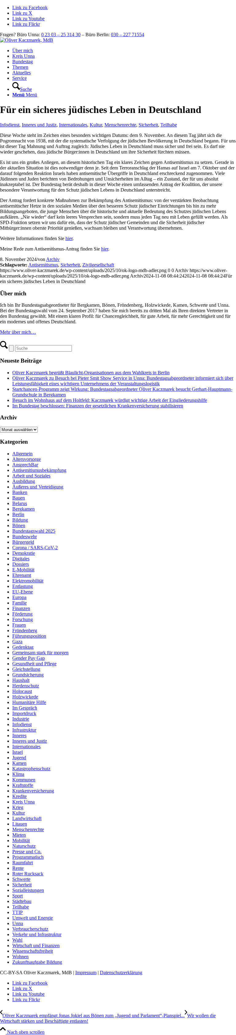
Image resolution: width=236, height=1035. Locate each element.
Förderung (22, 614)
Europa (19, 597)
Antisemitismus (43, 264)
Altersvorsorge (26, 459)
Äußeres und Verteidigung (37, 486)
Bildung (20, 520)
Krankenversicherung (33, 790)
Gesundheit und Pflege (34, 663)
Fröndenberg (24, 630)
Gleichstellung (26, 669)
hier (69, 238)
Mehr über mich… (18, 332)
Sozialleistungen (28, 890)
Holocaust (22, 691)
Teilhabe (168, 124)
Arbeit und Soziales (31, 475)
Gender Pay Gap (28, 658)
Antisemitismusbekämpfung (39, 470)
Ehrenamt (21, 575)
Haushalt (21, 680)
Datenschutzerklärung (121, 972)
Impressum (85, 972)
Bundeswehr (24, 536)
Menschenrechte (120, 124)
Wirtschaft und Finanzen (36, 945)
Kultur (96, 124)
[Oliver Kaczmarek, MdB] (26, 40)
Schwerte (21, 879)
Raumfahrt (22, 862)
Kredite (19, 796)
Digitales (21, 558)
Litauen (19, 824)
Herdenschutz (25, 685)
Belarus (19, 503)
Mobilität (21, 840)
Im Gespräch (24, 707)
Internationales (73, 124)
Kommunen (23, 779)
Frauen (19, 625)
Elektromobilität (27, 580)
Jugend (19, 757)
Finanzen (21, 608)
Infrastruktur (24, 730)
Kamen (19, 763)
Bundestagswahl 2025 (33, 531)
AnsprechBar (25, 464)
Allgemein (22, 453)
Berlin (18, 514)
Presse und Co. (26, 851)
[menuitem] (124, 50)
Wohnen (20, 956)
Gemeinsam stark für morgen (40, 652)
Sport (17, 895)
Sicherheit (148, 124)
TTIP (17, 912)
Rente (18, 868)
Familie (19, 602)
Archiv (53, 259)
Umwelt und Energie (32, 917)
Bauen (18, 497)
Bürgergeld (23, 542)
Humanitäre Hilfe (29, 702)
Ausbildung (23, 481)
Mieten (19, 835)
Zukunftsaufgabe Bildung (37, 962)
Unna (17, 923)
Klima (18, 774)
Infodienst (9, 124)
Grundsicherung (28, 674)
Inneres (19, 735)
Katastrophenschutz (31, 768)
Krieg (17, 807)
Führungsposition (29, 636)
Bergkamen (23, 509)
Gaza (17, 641)
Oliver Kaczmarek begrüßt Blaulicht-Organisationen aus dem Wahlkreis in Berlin (91, 372)
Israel (17, 752)
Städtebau (21, 901)
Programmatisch (28, 857)
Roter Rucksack (27, 873)
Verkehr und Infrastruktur (36, 934)
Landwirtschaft (26, 818)
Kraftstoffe (22, 785)
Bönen (18, 525)
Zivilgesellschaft (98, 264)
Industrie (20, 719)
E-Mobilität (23, 569)
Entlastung (22, 586)
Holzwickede (25, 696)
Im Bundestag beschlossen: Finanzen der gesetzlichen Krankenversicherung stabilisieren (97, 405)
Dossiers (20, 564)
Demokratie (23, 553)
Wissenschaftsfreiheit (32, 951)
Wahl (17, 940)
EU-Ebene (22, 591)
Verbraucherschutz (30, 929)
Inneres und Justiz (39, 124)
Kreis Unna (23, 801)
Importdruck (24, 713)
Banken (19, 492)
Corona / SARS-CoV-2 (35, 547)
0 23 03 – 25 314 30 (61, 34)
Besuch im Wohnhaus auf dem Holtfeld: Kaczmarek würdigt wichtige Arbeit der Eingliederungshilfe (109, 400)
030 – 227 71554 (127, 34)
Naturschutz (24, 846)
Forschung (22, 619)
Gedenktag (22, 647)
